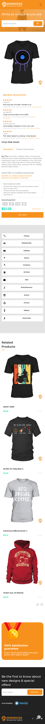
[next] (41, 604)
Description (8, 149)
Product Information (25, 149)
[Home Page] (12, 4)
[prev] (37, 604)
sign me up (35, 692)
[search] (37, 23)
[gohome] (39, 717)
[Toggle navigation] (40, 4)
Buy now (22, 215)
